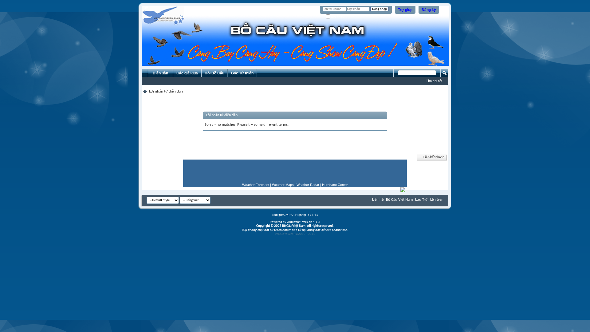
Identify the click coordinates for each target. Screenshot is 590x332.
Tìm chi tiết (434, 81)
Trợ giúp (405, 10)
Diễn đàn (160, 73)
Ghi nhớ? (337, 16)
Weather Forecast (255, 185)
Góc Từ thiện (242, 73)
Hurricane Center (335, 185)
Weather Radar (308, 185)
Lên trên (436, 200)
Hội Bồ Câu (214, 73)
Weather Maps (283, 185)
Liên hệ (378, 200)
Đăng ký (429, 10)
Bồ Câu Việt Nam (399, 200)
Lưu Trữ (421, 200)
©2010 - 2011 (305, 234)
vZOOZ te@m (284, 234)
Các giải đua (187, 73)
